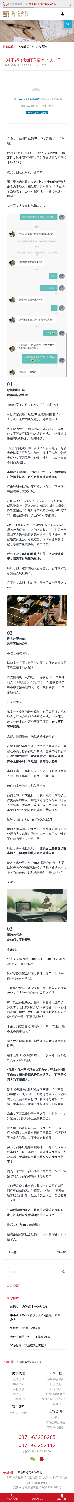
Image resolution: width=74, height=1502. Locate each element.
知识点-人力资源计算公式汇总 (28, 1306)
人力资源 (41, 46)
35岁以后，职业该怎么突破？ (28, 1345)
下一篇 (61, 1252)
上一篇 (12, 1252)
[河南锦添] (16, 14)
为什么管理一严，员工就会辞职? (30, 1336)
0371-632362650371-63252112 (37, 1441)
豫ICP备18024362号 (48, 1487)
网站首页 (23, 46)
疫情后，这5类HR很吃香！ (26, 1328)
